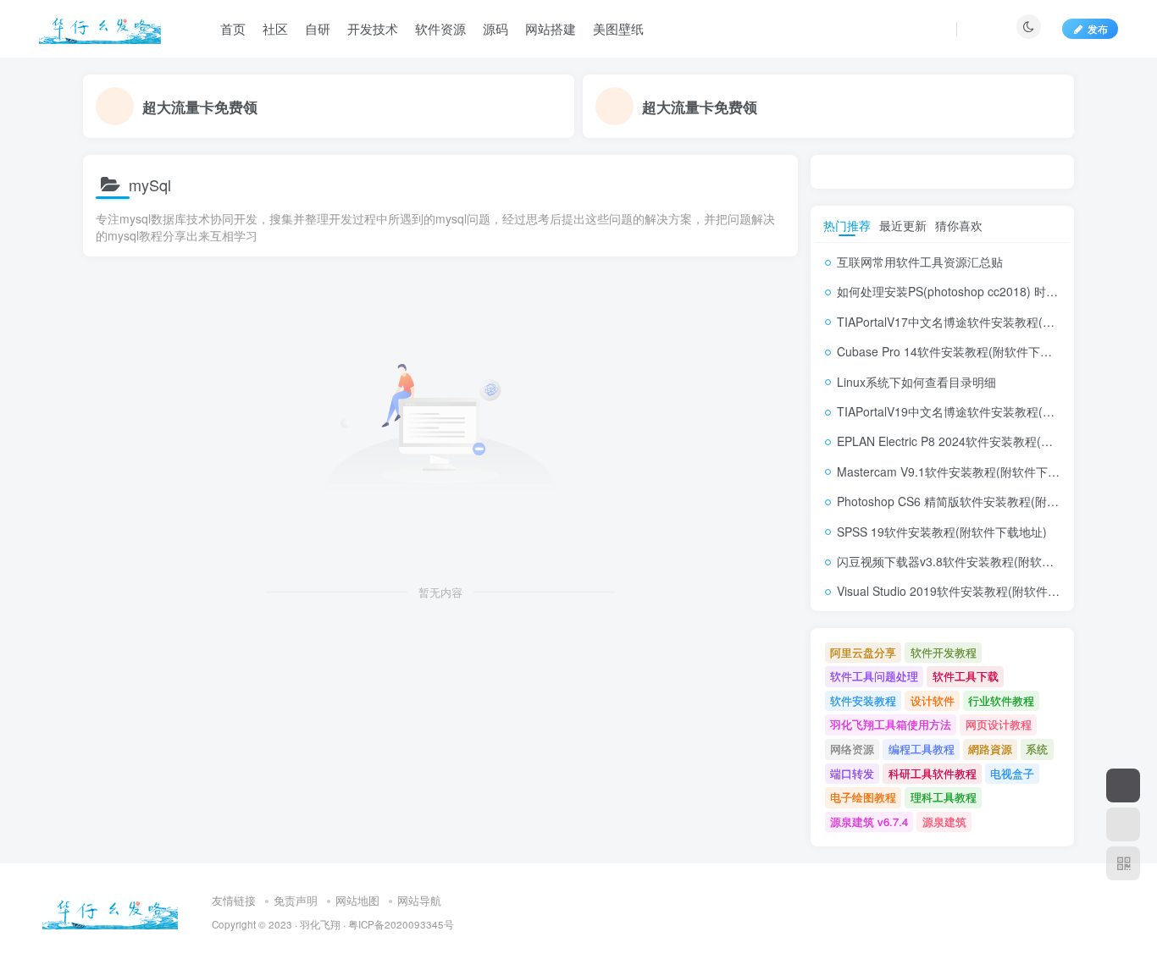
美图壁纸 (618, 28)
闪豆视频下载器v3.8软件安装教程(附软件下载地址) (971, 561)
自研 (317, 28)
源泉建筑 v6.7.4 (869, 821)
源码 (495, 28)
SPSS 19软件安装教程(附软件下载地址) (942, 531)
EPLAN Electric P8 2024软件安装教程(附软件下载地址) (982, 441)
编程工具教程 (922, 749)
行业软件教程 (1001, 700)
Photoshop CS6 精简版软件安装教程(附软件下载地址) (979, 501)
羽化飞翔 (320, 924)
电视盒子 (1012, 773)
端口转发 (852, 773)
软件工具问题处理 (874, 676)
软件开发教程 (944, 652)
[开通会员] (1123, 785)
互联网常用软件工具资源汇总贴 (920, 261)
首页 (233, 28)
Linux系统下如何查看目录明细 (916, 381)
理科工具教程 (944, 797)
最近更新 (903, 225)
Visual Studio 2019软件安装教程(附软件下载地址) (968, 590)
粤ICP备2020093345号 (401, 924)
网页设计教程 (999, 724)
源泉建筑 (944, 821)
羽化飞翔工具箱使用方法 (890, 724)
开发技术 (372, 28)
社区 (275, 28)
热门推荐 (847, 225)
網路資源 (990, 749)
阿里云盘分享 (863, 652)
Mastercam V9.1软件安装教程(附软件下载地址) (962, 471)
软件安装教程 (863, 700)
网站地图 (357, 900)
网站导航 (419, 900)
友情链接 (234, 900)
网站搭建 (550, 28)
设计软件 (933, 700)
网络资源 (852, 749)
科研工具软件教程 (933, 773)
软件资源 (440, 28)
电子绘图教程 (863, 797)
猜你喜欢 (959, 225)
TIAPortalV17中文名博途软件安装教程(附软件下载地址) (983, 321)
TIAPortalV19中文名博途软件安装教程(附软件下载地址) (983, 411)
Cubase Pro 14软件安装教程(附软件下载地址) (958, 351)
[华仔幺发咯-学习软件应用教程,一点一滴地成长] (110, 910)
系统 (1037, 749)
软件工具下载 (966, 676)
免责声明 (296, 900)
